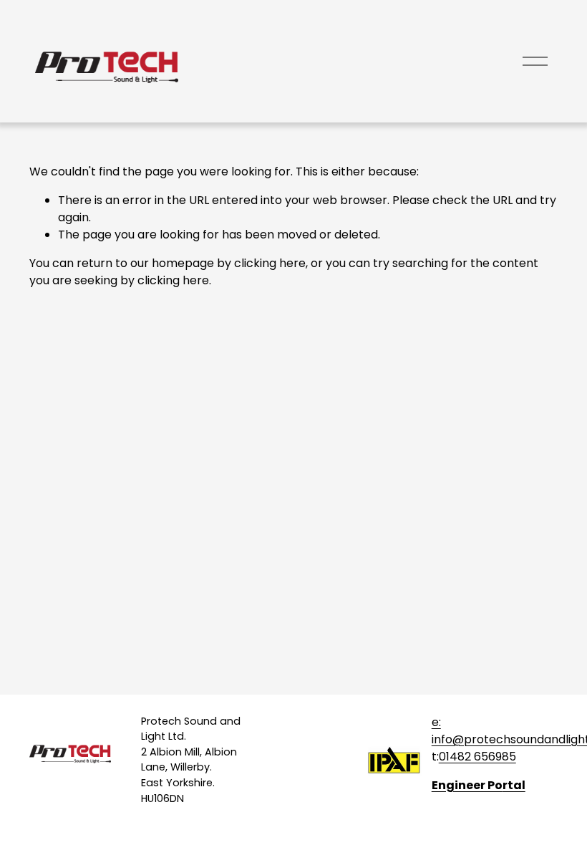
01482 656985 (477, 756)
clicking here (270, 263)
